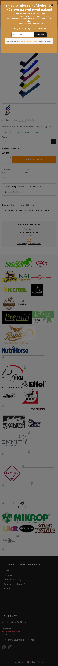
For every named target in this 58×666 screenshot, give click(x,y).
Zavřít (29, 49)
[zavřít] (52, 5)
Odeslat (40, 35)
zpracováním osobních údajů (28, 41)
